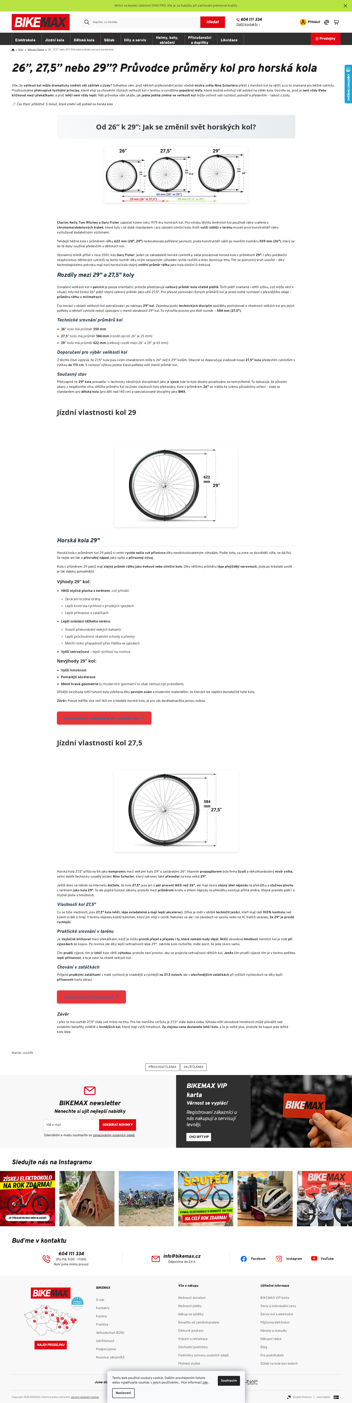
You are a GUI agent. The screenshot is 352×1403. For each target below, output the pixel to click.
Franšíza (102, 1325)
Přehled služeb (189, 1364)
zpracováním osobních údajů (114, 1135)
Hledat (213, 22)
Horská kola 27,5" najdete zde (88, 997)
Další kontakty (247, 25)
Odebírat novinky (117, 1125)
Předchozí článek (162, 1067)
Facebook (258, 1259)
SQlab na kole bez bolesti (279, 1364)
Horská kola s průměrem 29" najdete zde (101, 718)
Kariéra (101, 1316)
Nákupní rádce (271, 1339)
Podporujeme (106, 1349)
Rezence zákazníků (110, 1358)
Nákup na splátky (190, 1314)
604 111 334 (251, 19)
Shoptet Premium (302, 1397)
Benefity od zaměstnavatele (198, 1323)
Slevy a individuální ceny (278, 1306)
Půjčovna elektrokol (275, 1323)
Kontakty (103, 1308)
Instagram (294, 1259)
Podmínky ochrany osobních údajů (203, 1355)
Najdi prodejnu (50, 1345)
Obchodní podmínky (193, 1347)
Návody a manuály (273, 1331)
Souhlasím (229, 1381)
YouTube (327, 1259)
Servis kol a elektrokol (276, 1314)
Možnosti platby (190, 1306)
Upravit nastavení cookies (85, 1397)
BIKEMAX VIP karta (274, 1298)
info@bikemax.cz (181, 1256)
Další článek (193, 1067)
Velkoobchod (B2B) (110, 1333)
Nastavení (123, 1393)
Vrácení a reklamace (193, 1339)
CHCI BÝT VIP (199, 1137)
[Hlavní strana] (14, 50)
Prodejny (328, 38)
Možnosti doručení (191, 1298)
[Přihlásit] (308, 22)
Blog (263, 1347)
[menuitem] (27, 40)
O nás (100, 1300)
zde (205, 1383)
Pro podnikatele (272, 1355)
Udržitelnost (105, 1341)
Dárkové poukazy (191, 1331)
